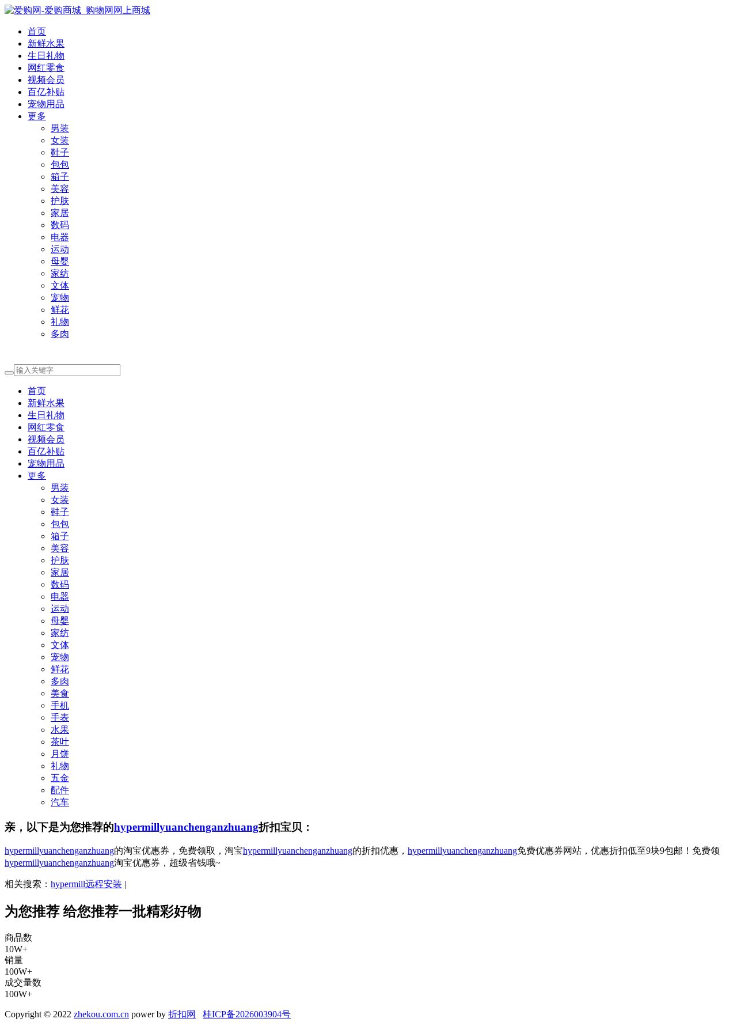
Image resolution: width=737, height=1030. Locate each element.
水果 (60, 729)
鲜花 (60, 310)
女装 (60, 140)
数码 (60, 225)
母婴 (60, 261)
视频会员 (46, 80)
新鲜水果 (46, 43)
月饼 (60, 754)
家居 (60, 213)
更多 (37, 116)
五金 (60, 778)
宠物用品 (46, 104)
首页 (37, 31)
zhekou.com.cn (101, 1014)
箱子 (60, 176)
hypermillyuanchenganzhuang (186, 827)
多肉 (60, 334)
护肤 (60, 201)
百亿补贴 (46, 92)
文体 (60, 285)
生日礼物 (46, 55)
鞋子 (60, 152)
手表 (60, 717)
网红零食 (46, 68)
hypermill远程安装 (86, 884)
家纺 (60, 273)
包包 (60, 164)
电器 (60, 237)
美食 (60, 693)
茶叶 (60, 742)
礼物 (60, 322)
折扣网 (182, 1014)
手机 (60, 705)
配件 (60, 790)
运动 (60, 249)
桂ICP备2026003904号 (247, 1014)
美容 (60, 189)
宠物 (60, 297)
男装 (60, 128)
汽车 (60, 802)
